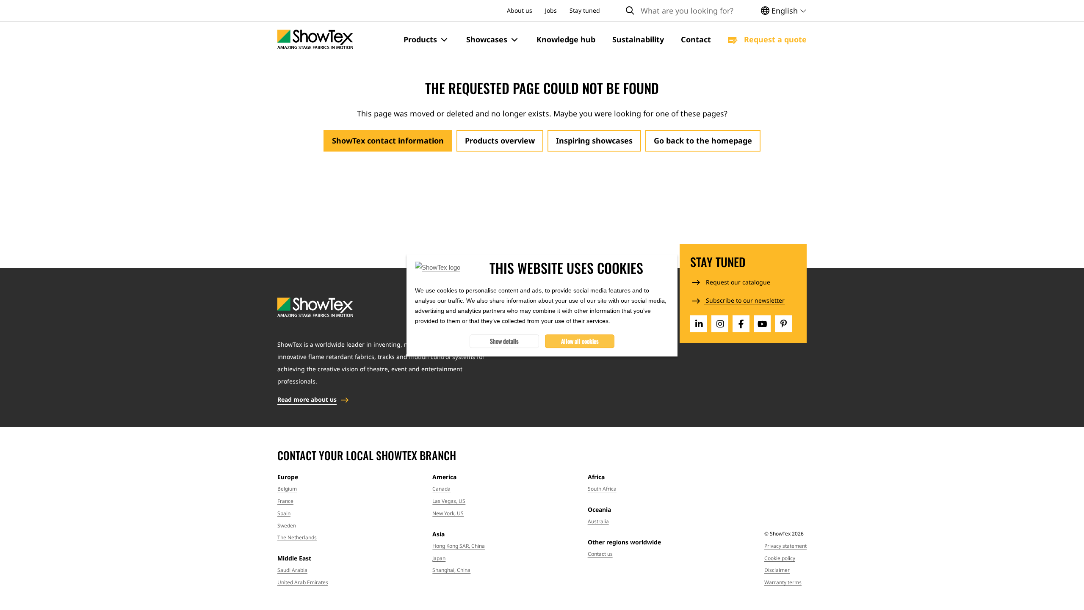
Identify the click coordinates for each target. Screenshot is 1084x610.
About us (519, 10)
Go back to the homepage (703, 140)
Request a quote (774, 39)
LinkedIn (698, 323)
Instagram (719, 323)
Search (630, 11)
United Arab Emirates (302, 582)
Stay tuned (585, 10)
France (285, 501)
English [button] (785, 11)
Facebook (741, 323)
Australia (598, 521)
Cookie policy (779, 558)
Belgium (287, 488)
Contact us (600, 554)
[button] (426, 40)
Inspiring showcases (594, 140)
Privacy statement (785, 545)
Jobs (551, 10)
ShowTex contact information (388, 140)
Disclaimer (777, 570)
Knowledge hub (565, 39)
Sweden (286, 525)
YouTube (762, 323)
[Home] (315, 40)
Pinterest (783, 323)
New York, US (448, 513)
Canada (441, 488)
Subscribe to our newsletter (744, 300)
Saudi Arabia (292, 570)
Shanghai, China (451, 570)
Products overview (500, 140)
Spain (283, 513)
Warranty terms (783, 582)
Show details (504, 340)
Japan (438, 558)
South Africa (602, 488)
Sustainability (638, 39)
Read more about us (307, 399)
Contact (696, 39)
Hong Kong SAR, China (458, 545)
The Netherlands (297, 537)
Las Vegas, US (448, 501)
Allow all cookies (580, 340)
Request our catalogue (737, 282)
